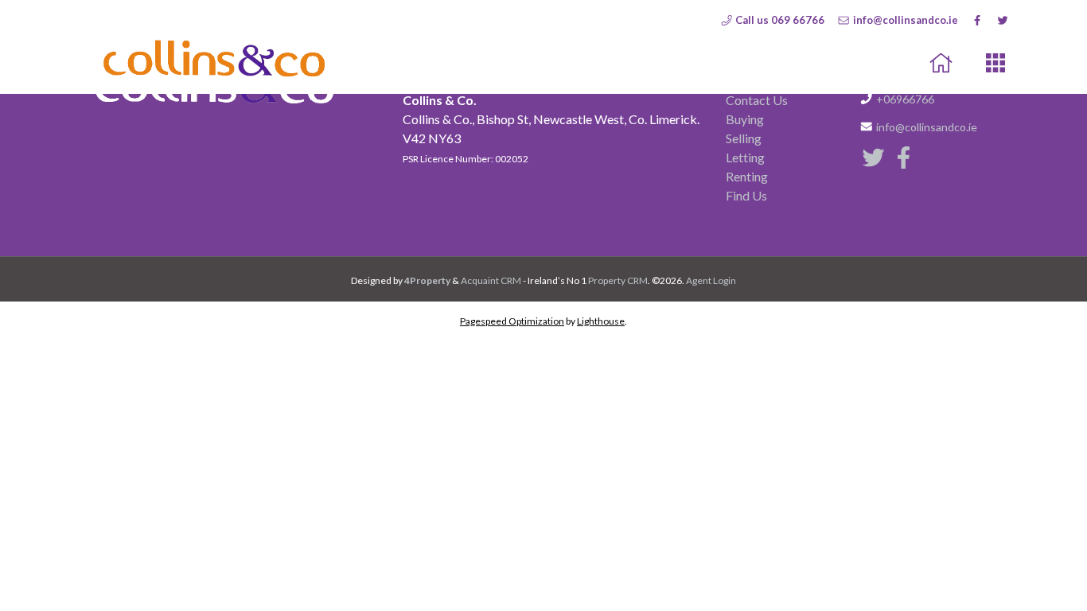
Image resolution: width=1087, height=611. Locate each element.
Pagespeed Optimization (512, 321)
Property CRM (618, 280)
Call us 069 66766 (778, 20)
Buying (745, 118)
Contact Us (757, 99)
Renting (747, 176)
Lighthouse (601, 321)
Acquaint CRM (491, 280)
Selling (744, 138)
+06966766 (905, 99)
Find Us (746, 195)
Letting (745, 157)
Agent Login (711, 280)
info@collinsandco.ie (904, 20)
